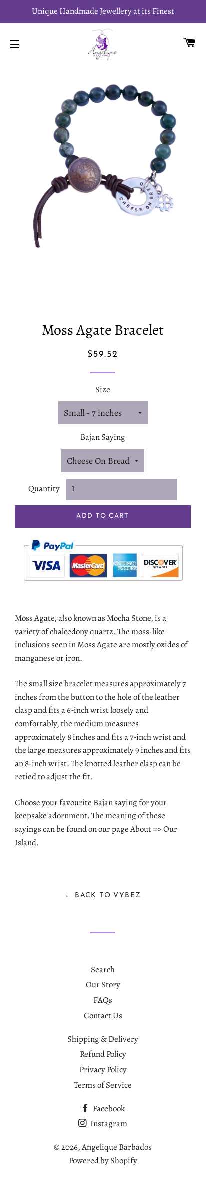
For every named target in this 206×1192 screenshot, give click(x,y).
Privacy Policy (103, 1069)
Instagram (108, 1123)
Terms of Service (103, 1085)
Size (103, 389)
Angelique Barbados (117, 1147)
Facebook (108, 1108)
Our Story (103, 984)
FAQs (103, 1000)
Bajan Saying (103, 437)
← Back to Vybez (103, 895)
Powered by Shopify (103, 1160)
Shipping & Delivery (103, 1039)
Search (103, 969)
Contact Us (103, 1015)
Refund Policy (103, 1054)
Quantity (44, 488)
